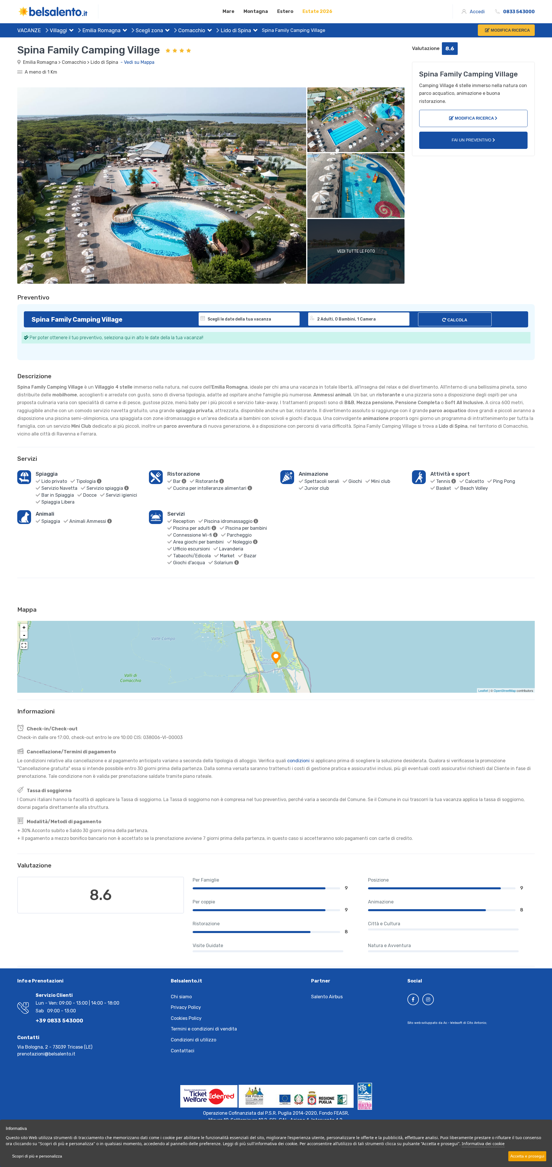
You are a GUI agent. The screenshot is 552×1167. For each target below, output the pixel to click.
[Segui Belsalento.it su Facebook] (413, 999)
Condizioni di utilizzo (193, 1040)
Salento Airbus (327, 996)
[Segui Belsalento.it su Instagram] (428, 999)
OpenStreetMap (505, 690)
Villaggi (58, 30)
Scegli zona (149, 30)
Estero (285, 11)
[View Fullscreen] (24, 645)
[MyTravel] (57, 11)
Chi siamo (181, 996)
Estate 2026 (317, 11)
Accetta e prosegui (527, 1156)
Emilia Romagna (100, 30)
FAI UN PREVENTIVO (472, 140)
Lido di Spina (235, 30)
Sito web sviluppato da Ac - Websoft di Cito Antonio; (447, 1023)
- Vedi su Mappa (137, 62)
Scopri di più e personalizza (37, 1156)
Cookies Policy (186, 1018)
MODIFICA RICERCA (474, 118)
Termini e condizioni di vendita (204, 1029)
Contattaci (182, 1050)
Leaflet (483, 690)
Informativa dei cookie (483, 1143)
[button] (70, 31)
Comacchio (191, 30)
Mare (228, 11)
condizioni (298, 760)
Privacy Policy (186, 1007)
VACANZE (29, 30)
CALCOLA (456, 320)
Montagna (256, 11)
